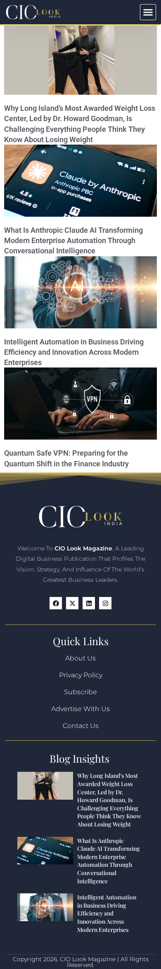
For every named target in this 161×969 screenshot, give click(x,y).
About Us (80, 658)
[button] (148, 12)
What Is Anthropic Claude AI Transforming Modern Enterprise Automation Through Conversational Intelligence (73, 240)
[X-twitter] (72, 603)
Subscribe (80, 692)
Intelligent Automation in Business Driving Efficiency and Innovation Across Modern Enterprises (74, 352)
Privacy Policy (80, 675)
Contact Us (81, 726)
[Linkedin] (89, 603)
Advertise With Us (80, 709)
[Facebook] (56, 603)
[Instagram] (105, 603)
